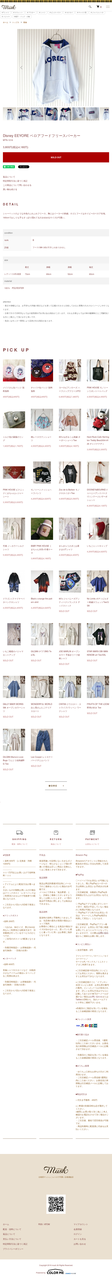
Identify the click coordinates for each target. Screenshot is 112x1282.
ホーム (5, 22)
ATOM (47, 1224)
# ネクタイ (69, 12)
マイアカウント (81, 1224)
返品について (9, 176)
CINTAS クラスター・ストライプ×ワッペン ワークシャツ (70, 707)
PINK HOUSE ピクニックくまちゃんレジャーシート (13, 493)
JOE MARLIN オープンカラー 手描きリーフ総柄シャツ (69, 655)
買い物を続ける (10, 189)
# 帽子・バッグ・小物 (22, 16)
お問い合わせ (96, 996)
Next (90, 67)
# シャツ (42, 12)
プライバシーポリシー (13, 1248)
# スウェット (18, 12)
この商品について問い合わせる (17, 185)
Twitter (79, 999)
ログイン (78, 1233)
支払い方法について (12, 1238)
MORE (53, 785)
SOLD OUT (56, 157)
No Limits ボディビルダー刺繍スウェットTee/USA (98, 602)
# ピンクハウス (55, 12)
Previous (22, 67)
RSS (40, 1224)
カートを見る (80, 1238)
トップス (15, 22)
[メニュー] (107, 6)
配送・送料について (12, 1229)
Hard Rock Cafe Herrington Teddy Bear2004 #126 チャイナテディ (98, 440)
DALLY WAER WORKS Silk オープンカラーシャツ (14, 707)
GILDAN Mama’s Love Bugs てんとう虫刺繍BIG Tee (13, 760)
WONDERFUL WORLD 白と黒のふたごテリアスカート (41, 707)
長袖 (25, 22)
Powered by (41, 1272)
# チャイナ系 (81, 12)
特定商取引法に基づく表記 (15, 180)
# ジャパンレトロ (97, 12)
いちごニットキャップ (97, 545)
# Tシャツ (5, 12)
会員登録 (78, 1229)
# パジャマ (6, 16)
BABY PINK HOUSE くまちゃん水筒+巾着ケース (41, 549)
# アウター (31, 12)
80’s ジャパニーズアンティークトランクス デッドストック (69, 602)
